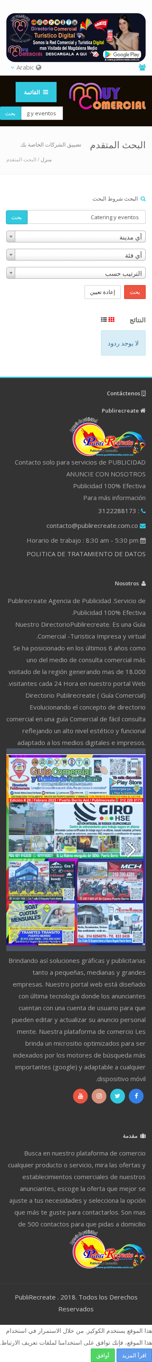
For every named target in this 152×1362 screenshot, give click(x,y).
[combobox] (76, 236)
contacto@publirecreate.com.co (92, 525)
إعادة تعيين (102, 292)
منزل (46, 159)
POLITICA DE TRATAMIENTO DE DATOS (86, 553)
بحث (16, 217)
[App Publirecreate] (76, 37)
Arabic (25, 67)
